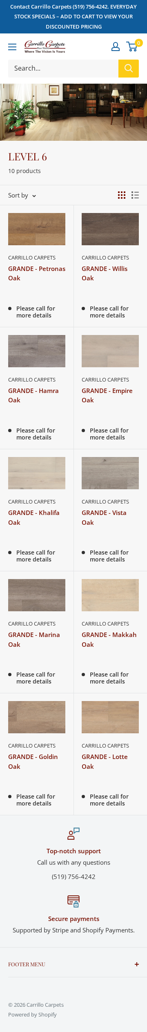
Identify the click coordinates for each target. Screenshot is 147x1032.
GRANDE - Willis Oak (104, 273)
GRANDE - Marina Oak (34, 639)
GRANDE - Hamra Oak (33, 395)
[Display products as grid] (121, 195)
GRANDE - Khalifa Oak (34, 517)
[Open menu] (12, 47)
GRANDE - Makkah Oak (109, 639)
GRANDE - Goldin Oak (33, 761)
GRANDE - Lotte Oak (105, 761)
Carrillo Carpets (32, 257)
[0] (132, 46)
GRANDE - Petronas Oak (36, 273)
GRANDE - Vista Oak (104, 517)
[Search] (128, 69)
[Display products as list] (135, 195)
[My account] (115, 46)
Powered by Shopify (32, 1014)
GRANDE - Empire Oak (107, 395)
